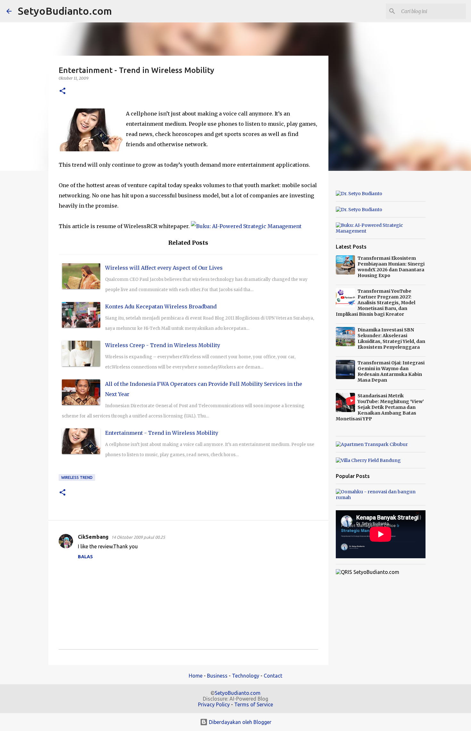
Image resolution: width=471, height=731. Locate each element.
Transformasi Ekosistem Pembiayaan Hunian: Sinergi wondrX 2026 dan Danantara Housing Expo (391, 266)
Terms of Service (253, 704)
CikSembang (93, 537)
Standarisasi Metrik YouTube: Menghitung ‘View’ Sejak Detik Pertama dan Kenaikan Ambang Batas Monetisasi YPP (380, 407)
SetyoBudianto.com (65, 11)
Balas (85, 556)
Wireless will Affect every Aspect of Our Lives (164, 268)
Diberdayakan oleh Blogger (239, 722)
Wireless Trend (77, 477)
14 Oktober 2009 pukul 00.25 (138, 537)
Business (217, 676)
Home (195, 676)
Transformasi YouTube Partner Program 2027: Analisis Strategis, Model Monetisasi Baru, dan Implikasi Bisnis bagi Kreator (375, 302)
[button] (62, 91)
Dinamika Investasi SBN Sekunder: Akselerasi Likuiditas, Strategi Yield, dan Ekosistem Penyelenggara (391, 338)
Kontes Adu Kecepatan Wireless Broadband (161, 306)
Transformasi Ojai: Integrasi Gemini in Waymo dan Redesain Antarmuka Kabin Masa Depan (391, 371)
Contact (273, 676)
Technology (245, 676)
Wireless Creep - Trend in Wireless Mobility (162, 345)
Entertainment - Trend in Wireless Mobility (161, 433)
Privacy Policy (214, 704)
